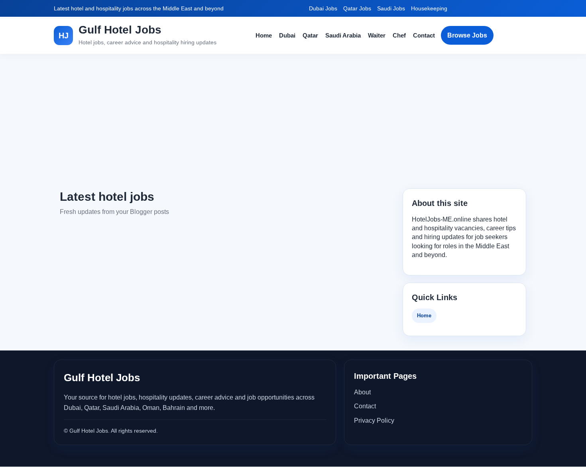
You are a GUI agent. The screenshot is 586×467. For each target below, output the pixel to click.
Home (264, 35)
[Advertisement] (293, 121)
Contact (424, 35)
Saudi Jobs (391, 8)
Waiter (376, 35)
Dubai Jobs (323, 8)
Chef (399, 35)
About (362, 392)
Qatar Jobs (357, 8)
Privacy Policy (374, 420)
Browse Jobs (467, 35)
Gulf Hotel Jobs (120, 30)
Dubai (287, 35)
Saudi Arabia (343, 35)
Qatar (310, 35)
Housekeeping (429, 8)
